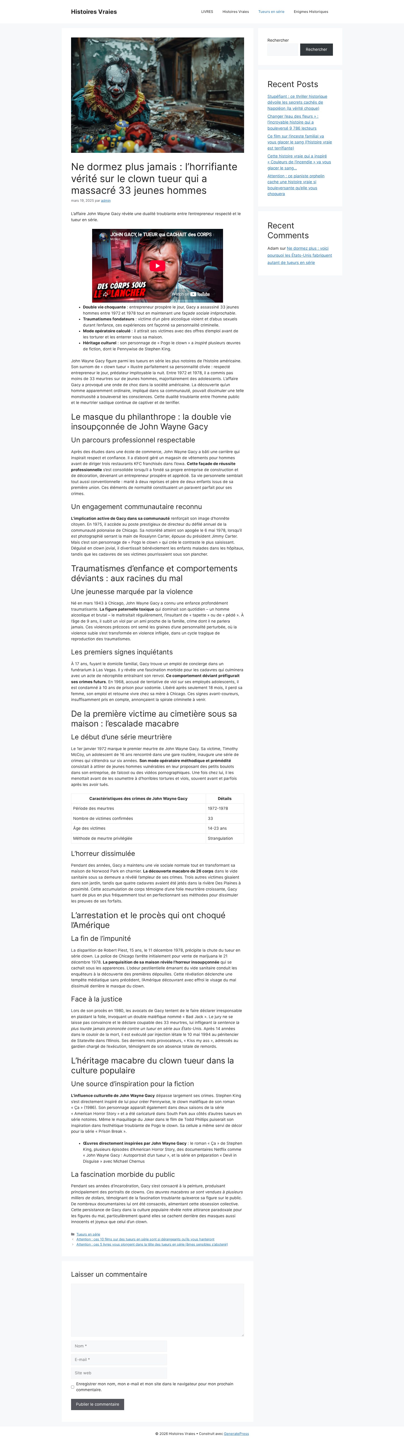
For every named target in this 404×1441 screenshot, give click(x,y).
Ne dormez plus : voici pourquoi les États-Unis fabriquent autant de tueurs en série (299, 255)
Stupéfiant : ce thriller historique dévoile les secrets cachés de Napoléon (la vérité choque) (297, 102)
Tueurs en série (271, 11)
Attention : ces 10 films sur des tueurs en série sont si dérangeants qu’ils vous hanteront (145, 1239)
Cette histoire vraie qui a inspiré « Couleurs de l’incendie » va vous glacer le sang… (299, 162)
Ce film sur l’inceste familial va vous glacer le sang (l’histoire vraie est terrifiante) (299, 142)
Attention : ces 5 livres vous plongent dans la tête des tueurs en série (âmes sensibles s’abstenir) (152, 1244)
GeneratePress (236, 1433)
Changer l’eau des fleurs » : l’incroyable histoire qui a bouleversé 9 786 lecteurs (292, 122)
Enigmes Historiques (311, 11)
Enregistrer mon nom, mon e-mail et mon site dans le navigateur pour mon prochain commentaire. (154, 1387)
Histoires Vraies (94, 11)
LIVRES (207, 11)
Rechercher (278, 40)
